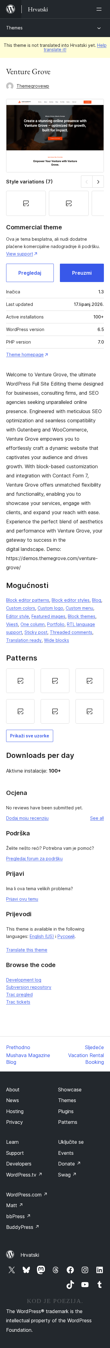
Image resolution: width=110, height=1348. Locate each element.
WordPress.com (27, 1195)
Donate (69, 1164)
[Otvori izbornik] (100, 9)
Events (66, 1153)
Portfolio (55, 624)
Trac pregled (19, 994)
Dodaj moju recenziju (27, 818)
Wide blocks (56, 640)
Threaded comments (71, 632)
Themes (14, 27)
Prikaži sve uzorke (29, 735)
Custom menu (79, 608)
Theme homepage (25, 354)
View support (19, 253)
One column (32, 624)
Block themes (81, 616)
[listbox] (55, 696)
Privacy (14, 1122)
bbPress (18, 1216)
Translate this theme (26, 949)
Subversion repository (28, 987)
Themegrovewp (32, 85)
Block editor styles (71, 600)
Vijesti (12, 624)
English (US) (42, 936)
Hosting (15, 1111)
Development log (23, 979)
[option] (20, 680)
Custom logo (50, 608)
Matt (14, 1205)
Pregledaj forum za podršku (34, 858)
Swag (67, 1175)
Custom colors (20, 608)
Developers (18, 1164)
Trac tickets (18, 1001)
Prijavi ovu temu (22, 899)
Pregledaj (29, 273)
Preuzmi (82, 273)
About (13, 1089)
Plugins (66, 1111)
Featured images (48, 616)
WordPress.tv (24, 1175)
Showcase (70, 1089)
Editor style (17, 616)
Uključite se (71, 1142)
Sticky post (35, 632)
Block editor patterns (27, 600)
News (12, 1100)
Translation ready (24, 640)
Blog (96, 600)
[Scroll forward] (98, 181)
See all (97, 818)
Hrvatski (29, 1255)
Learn (12, 1142)
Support (15, 1153)
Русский (66, 936)
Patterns (67, 1122)
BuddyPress (22, 1227)
